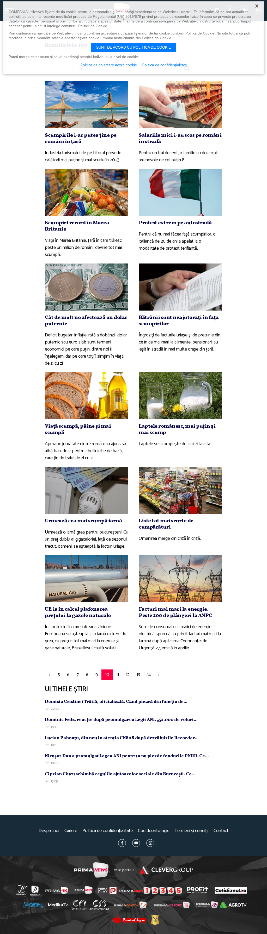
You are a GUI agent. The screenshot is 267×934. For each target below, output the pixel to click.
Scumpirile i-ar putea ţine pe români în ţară (81, 138)
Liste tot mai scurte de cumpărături (166, 524)
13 (138, 675)
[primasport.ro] (151, 890)
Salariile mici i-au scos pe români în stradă (180, 138)
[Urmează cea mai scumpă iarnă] (86, 490)
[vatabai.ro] (155, 920)
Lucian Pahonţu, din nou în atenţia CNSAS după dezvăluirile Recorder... (122, 738)
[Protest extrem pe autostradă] (180, 192)
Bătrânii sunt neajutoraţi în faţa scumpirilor (179, 321)
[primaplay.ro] (107, 890)
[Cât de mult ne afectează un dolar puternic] (86, 287)
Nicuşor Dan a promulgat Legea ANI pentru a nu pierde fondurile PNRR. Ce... (127, 756)
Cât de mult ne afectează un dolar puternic (86, 321)
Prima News (91, 870)
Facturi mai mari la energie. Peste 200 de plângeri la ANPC (175, 612)
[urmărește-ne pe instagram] (150, 843)
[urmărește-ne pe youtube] (136, 843)
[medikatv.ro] (58, 904)
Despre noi (49, 830)
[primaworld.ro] (206, 905)
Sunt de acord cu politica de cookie (133, 47)
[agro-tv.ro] (233, 905)
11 (117, 675)
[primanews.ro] (83, 890)
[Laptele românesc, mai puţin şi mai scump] (180, 395)
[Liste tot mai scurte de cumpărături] (180, 490)
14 (149, 675)
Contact (221, 830)
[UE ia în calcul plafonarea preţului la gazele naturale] (86, 578)
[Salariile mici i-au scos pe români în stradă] (180, 104)
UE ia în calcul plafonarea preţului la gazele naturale (78, 612)
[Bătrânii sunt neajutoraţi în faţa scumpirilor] (180, 287)
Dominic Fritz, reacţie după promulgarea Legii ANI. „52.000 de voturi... (121, 720)
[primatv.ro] (22, 890)
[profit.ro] (197, 890)
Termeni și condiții (191, 830)
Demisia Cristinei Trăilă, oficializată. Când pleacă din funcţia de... (116, 702)
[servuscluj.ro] (129, 919)
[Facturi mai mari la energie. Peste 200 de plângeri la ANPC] (180, 578)
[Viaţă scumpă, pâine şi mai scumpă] (86, 395)
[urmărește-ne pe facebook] (122, 843)
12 (128, 675)
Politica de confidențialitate (107, 830)
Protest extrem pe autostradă (175, 223)
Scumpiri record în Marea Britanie (77, 226)
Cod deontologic (153, 830)
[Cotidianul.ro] (231, 890)
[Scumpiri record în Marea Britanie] (86, 192)
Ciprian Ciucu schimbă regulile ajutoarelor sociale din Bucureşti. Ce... (120, 774)
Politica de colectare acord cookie (108, 65)
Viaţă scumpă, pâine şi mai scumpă (78, 429)
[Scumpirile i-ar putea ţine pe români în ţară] (86, 104)
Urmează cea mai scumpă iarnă (83, 521)
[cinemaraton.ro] (79, 905)
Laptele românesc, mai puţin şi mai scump (177, 429)
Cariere (70, 830)
